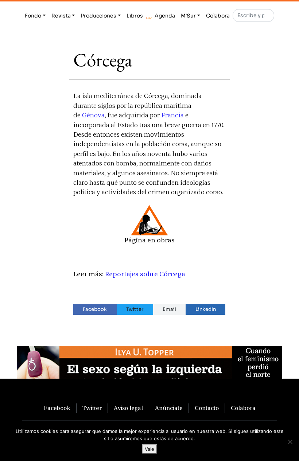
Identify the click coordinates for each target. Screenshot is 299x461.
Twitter (134, 309)
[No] (290, 441)
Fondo (33, 15)
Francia (172, 115)
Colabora (218, 15)
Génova (93, 115)
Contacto (207, 408)
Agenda (165, 15)
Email (169, 309)
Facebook (95, 309)
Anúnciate (169, 408)
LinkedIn (205, 309)
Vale (149, 449)
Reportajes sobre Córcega (145, 274)
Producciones (98, 15)
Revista (61, 15)
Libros (135, 15)
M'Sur (188, 15)
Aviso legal (128, 408)
